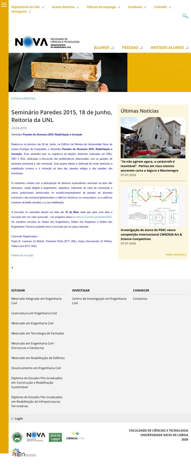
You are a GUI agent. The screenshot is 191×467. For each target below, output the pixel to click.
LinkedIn (160, 7)
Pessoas (130, 47)
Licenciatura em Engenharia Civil (34, 313)
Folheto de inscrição (22, 255)
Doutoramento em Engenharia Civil (36, 368)
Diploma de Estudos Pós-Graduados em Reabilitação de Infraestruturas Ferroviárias (36, 401)
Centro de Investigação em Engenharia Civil (99, 301)
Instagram (19, 11)
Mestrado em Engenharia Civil (32, 323)
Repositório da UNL (25, 7)
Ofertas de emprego (101, 7)
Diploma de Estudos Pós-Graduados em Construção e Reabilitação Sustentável (36, 382)
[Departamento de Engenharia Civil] (48, 42)
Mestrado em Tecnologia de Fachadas (37, 333)
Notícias (29, 98)
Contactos (140, 299)
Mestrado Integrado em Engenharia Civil (36, 301)
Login (19, 418)
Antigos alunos (167, 47)
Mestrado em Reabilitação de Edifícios (38, 358)
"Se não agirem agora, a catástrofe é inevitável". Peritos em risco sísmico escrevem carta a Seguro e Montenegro (149, 166)
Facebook (135, 7)
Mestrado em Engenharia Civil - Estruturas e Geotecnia (33, 345)
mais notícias (175, 254)
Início (17, 98)
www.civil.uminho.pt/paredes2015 (94, 217)
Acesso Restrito (63, 7)
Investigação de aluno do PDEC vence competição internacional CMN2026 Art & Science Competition (151, 234)
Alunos (101, 47)
